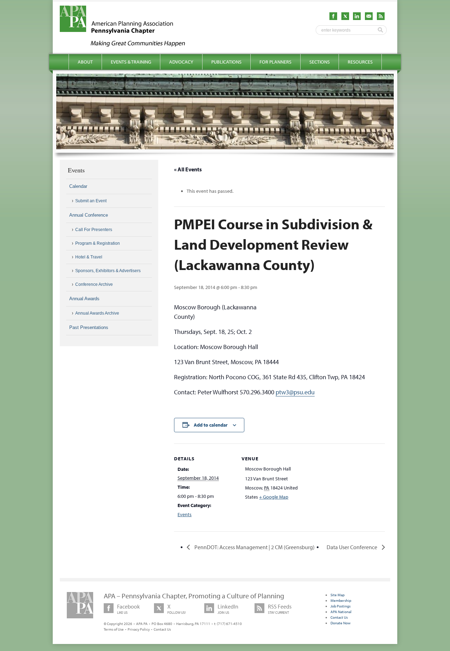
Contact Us (162, 629)
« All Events (188, 169)
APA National (341, 611)
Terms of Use (114, 629)
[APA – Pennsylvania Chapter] (129, 44)
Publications (226, 62)
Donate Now (340, 622)
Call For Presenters (93, 229)
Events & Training (131, 62)
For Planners (275, 62)
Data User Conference (352, 547)
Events (185, 514)
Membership (340, 600)
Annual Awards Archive (97, 313)
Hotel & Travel (88, 257)
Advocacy (181, 62)
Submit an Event (91, 200)
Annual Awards (84, 298)
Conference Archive (94, 284)
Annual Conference (88, 215)
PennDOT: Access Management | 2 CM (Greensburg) (254, 547)
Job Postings (340, 606)
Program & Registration (97, 243)
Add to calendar (210, 425)
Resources (360, 62)
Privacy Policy (139, 629)
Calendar (78, 186)
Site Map (337, 594)
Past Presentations (88, 327)
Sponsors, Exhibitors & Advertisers (108, 270)
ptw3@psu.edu (295, 392)
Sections (319, 62)
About (85, 62)
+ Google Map (273, 497)
